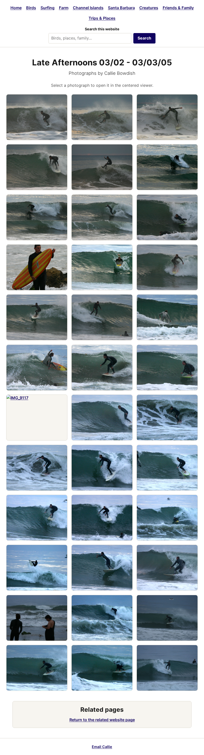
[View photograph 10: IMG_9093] (36, 267)
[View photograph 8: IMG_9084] (102, 217)
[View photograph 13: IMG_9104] (36, 317)
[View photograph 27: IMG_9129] (167, 518)
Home (16, 7)
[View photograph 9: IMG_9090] (167, 217)
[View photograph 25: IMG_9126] (36, 518)
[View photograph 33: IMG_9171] (167, 618)
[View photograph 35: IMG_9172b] (102, 668)
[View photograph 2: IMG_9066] (102, 117)
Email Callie (102, 747)
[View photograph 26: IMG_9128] (102, 518)
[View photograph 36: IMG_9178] (167, 668)
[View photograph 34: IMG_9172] (36, 668)
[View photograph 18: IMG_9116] (167, 368)
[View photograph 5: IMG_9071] (102, 167)
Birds (31, 7)
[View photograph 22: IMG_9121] (36, 468)
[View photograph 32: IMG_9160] (102, 618)
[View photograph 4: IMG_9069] (36, 167)
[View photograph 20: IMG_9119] (102, 418)
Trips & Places (102, 18)
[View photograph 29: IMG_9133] (102, 568)
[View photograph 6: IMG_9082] (167, 167)
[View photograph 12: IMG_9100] (167, 267)
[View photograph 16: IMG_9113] (36, 368)
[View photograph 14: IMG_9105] (102, 317)
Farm (63, 7)
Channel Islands (88, 7)
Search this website (102, 29)
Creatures (148, 7)
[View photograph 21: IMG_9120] (167, 418)
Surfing (47, 7)
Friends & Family (178, 7)
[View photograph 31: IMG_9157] (36, 618)
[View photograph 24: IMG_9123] (167, 468)
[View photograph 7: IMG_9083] (36, 217)
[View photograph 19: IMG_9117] (36, 418)
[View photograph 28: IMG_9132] (36, 568)
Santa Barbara (121, 7)
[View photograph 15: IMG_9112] (167, 317)
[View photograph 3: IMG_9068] (167, 117)
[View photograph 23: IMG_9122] (102, 468)
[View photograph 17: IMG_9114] (102, 368)
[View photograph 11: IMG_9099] (102, 267)
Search (144, 38)
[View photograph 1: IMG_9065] (36, 117)
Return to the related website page (102, 719)
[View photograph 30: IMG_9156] (167, 568)
